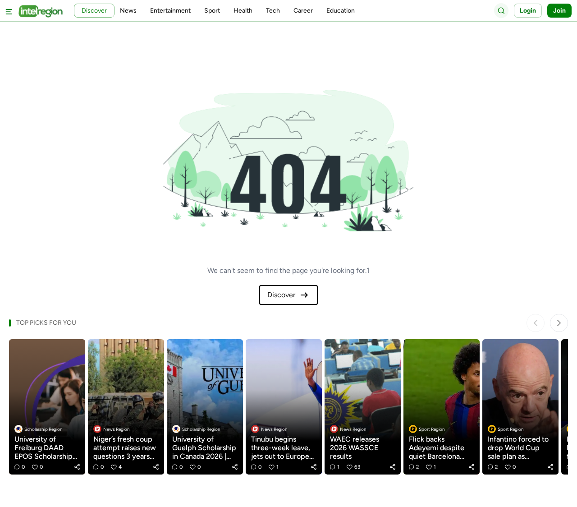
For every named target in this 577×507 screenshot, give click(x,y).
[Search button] (501, 10)
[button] (77, 467)
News (128, 10)
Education (340, 10)
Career (303, 10)
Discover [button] (94, 10)
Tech (273, 10)
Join (559, 10)
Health (243, 10)
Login (528, 10)
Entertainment (170, 10)
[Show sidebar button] (9, 10)
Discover (281, 294)
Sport (212, 10)
